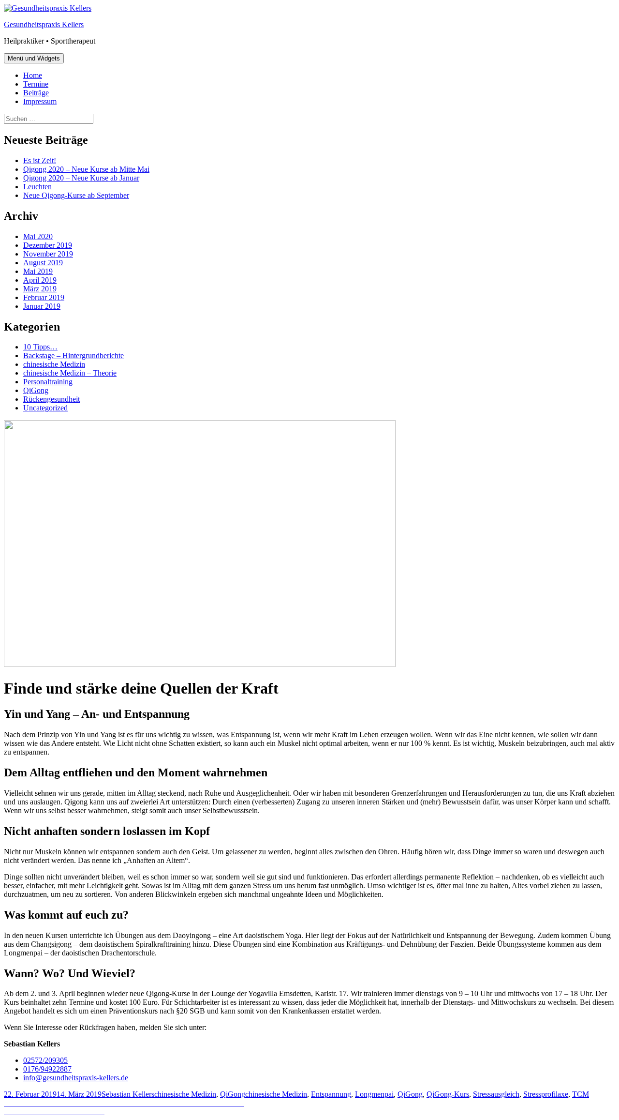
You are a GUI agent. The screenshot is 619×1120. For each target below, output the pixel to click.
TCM (580, 1094)
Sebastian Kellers (128, 1094)
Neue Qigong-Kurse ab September (76, 195)
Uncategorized (45, 408)
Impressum (40, 101)
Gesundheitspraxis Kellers (44, 24)
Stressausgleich (496, 1094)
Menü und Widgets (34, 58)
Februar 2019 (43, 297)
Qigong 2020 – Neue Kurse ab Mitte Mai (86, 169)
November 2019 (48, 254)
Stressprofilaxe (545, 1094)
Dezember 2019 (47, 245)
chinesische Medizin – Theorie (70, 373)
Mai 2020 (38, 236)
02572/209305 (45, 1060)
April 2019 (40, 280)
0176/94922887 (47, 1069)
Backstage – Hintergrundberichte (73, 355)
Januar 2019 (41, 306)
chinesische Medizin (54, 364)
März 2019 (40, 289)
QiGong (35, 390)
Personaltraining (48, 382)
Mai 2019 (38, 271)
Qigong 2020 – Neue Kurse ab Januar (81, 178)
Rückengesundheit (51, 399)
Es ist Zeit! (39, 160)
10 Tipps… (40, 347)
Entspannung (331, 1094)
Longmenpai (374, 1094)
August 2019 (43, 262)
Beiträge (36, 93)
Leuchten (37, 186)
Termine (35, 84)
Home (32, 75)
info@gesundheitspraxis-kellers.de (75, 1078)
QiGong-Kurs (448, 1094)
